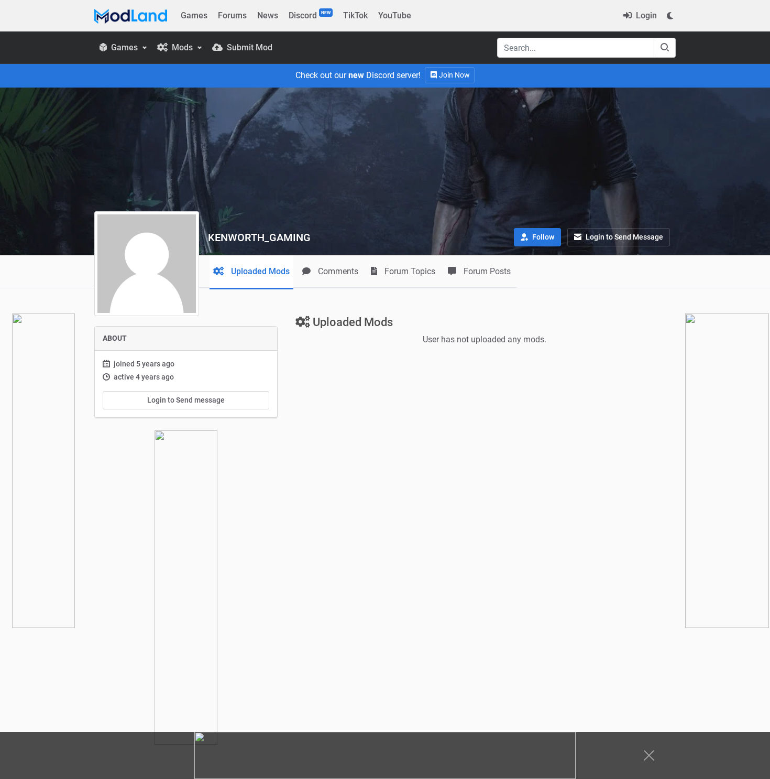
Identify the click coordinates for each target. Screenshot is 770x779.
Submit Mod (248, 47)
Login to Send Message (623, 237)
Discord (310, 15)
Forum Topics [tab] (408, 271)
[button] (537, 237)
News (267, 15)
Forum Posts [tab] (486, 271)
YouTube (394, 15)
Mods (182, 47)
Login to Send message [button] (186, 400)
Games (194, 15)
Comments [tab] (337, 271)
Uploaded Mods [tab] (259, 271)
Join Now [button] (453, 75)
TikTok (355, 15)
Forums (232, 15)
